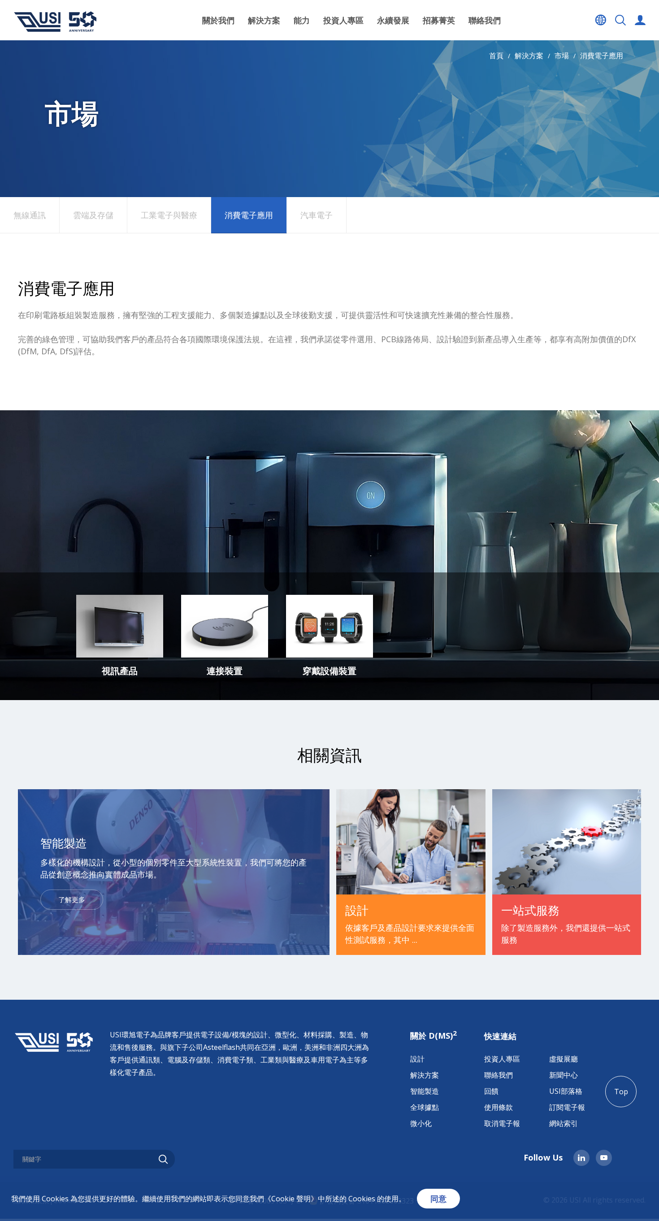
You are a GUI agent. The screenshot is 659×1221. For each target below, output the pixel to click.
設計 (417, 1059)
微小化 (421, 1123)
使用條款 (498, 1107)
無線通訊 (29, 215)
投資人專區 (502, 1059)
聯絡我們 (484, 20)
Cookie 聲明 (291, 1199)
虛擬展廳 (563, 1059)
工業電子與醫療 (169, 215)
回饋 (491, 1091)
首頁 (496, 55)
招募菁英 (439, 20)
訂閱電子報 (567, 1107)
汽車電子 (316, 215)
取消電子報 (502, 1123)
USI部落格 (565, 1091)
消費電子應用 (601, 55)
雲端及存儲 (93, 215)
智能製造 (424, 1091)
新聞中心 (563, 1075)
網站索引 (563, 1123)
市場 (562, 55)
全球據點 (424, 1107)
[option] (119, 636)
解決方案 (529, 55)
